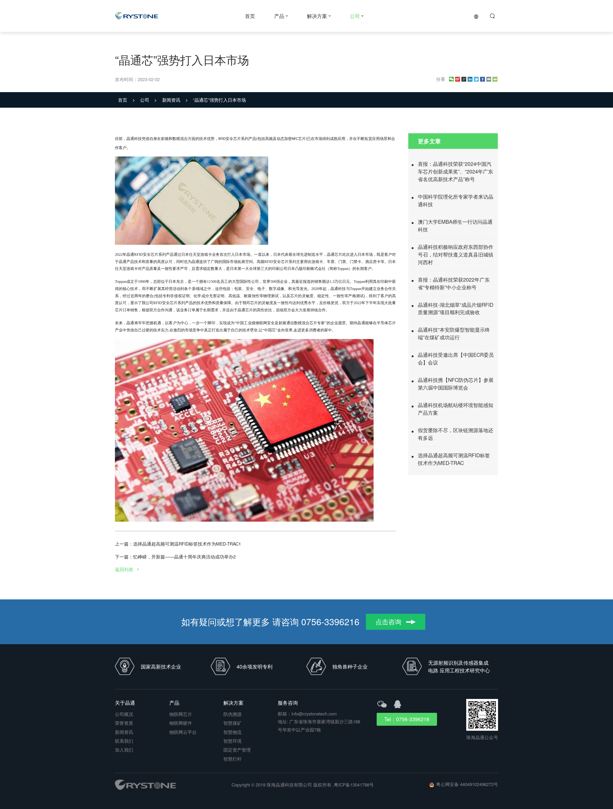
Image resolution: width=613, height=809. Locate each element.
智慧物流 (232, 732)
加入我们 (124, 750)
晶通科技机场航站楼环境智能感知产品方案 (455, 408)
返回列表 (124, 569)
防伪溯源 (232, 714)
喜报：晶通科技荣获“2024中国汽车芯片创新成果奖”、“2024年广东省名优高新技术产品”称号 (455, 171)
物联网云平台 (183, 732)
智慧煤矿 (232, 723)
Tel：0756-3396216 (406, 719)
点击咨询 (389, 621)
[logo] (145, 785)
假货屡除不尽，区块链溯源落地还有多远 (455, 433)
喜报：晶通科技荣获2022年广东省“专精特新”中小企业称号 (454, 283)
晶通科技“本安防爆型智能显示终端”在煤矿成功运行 (454, 333)
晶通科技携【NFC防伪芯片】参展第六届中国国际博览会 (456, 383)
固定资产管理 (237, 750)
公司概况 (124, 714)
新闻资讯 (175, 100)
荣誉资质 (124, 723)
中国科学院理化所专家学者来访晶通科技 (455, 200)
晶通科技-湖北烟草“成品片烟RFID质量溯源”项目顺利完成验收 (455, 308)
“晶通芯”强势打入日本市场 (219, 100)
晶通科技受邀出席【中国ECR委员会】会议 (456, 358)
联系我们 (124, 741)
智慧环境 (232, 741)
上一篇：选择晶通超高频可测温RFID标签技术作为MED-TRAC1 (178, 544)
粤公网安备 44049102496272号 (467, 784)
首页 (126, 100)
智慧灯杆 (232, 759)
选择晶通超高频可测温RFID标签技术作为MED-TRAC (454, 459)
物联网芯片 (180, 714)
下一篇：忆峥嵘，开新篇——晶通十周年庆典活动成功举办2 (175, 556)
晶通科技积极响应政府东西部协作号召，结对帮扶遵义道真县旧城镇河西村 (455, 254)
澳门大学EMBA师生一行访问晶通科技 (455, 225)
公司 (148, 100)
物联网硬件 (180, 723)
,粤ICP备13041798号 (353, 784)
